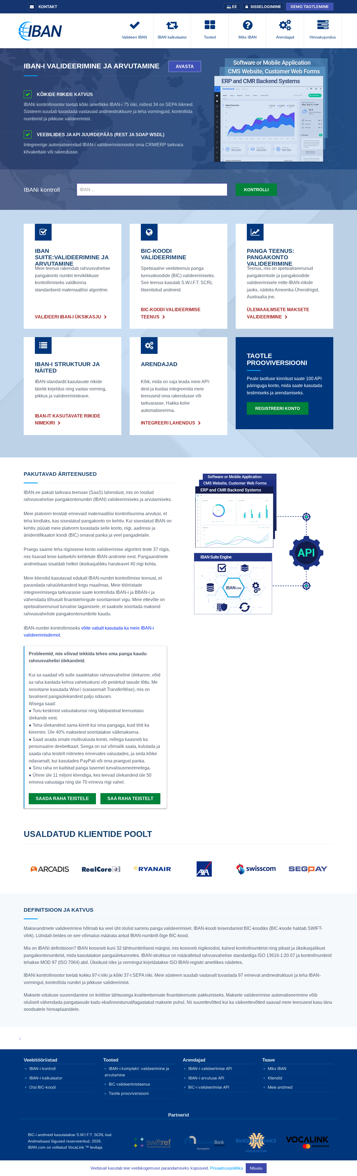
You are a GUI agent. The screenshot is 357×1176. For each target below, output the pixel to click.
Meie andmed (280, 1087)
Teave (268, 1060)
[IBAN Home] (42, 30)
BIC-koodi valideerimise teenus (171, 313)
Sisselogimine (265, 6)
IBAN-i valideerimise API (210, 1068)
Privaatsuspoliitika (226, 1168)
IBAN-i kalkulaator (45, 1078)
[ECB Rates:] (178, 1038)
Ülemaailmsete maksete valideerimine (278, 313)
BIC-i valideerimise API (208, 1087)
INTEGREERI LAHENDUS (168, 423)
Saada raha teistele (62, 798)
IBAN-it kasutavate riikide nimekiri (67, 420)
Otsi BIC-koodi (42, 1087)
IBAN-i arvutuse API (206, 1078)
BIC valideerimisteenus (129, 1084)
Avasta (185, 66)
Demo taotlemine (310, 6)
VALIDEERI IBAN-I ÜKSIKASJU (68, 317)
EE (234, 6)
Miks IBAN (277, 1068)
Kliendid (275, 1078)
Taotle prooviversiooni (129, 1093)
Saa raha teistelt (130, 798)
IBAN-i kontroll (42, 1068)
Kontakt (47, 6)
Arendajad (194, 1060)
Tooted (110, 1060)
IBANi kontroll (42, 189)
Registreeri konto (277, 408)
